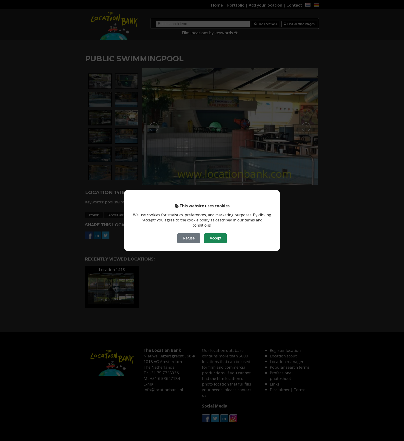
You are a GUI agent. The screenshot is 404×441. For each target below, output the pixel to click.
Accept (215, 238)
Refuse (189, 238)
